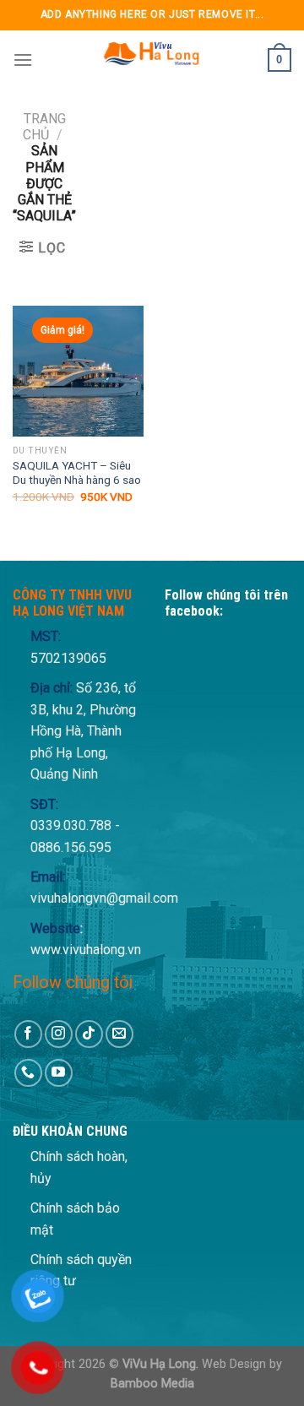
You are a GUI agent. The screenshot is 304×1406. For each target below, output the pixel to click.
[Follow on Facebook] (28, 1034)
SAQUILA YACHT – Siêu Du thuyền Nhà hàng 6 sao (77, 473)
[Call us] (28, 1073)
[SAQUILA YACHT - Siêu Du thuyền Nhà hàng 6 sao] (78, 371)
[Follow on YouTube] (59, 1073)
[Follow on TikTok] (89, 1034)
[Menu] (23, 59)
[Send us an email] (119, 1034)
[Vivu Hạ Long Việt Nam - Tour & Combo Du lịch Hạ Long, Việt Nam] (150, 60)
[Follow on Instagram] (59, 1034)
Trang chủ (44, 127)
